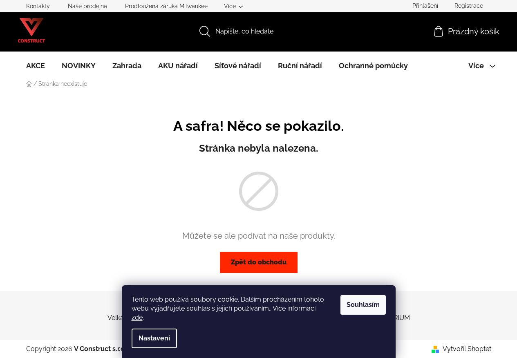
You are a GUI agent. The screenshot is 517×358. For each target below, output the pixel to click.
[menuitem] (35, 66)
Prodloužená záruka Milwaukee (166, 6)
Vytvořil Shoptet (467, 349)
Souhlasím (363, 305)
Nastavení (154, 338)
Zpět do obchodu (258, 262)
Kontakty (38, 6)
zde (137, 317)
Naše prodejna (87, 6)
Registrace (468, 5)
